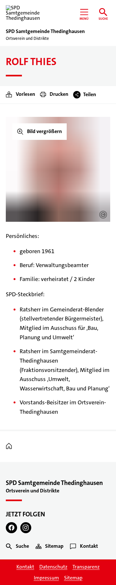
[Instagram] (26, 528)
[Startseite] (10, 446)
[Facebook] (11, 528)
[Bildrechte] (103, 215)
